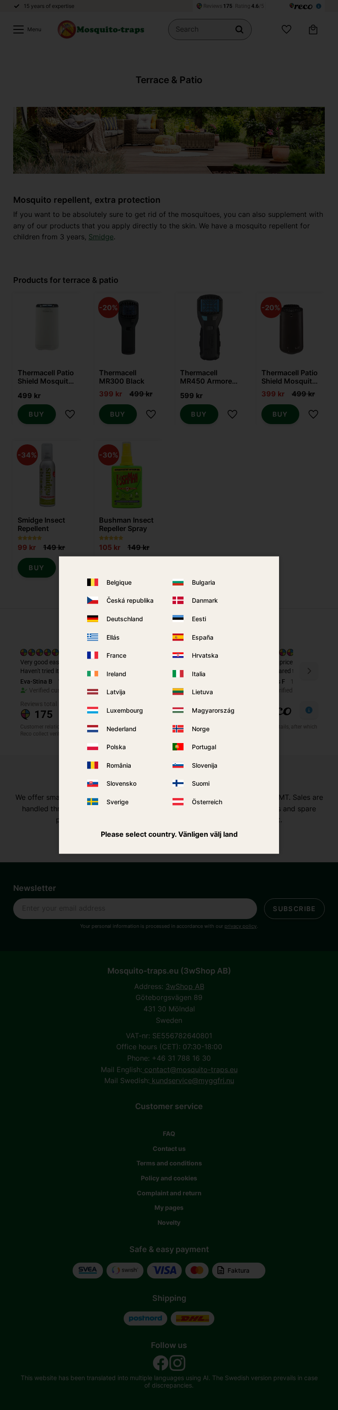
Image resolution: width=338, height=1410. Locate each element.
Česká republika (130, 600)
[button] (25, 29)
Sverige (118, 802)
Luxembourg (125, 710)
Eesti (199, 619)
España (202, 637)
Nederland (121, 728)
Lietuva (202, 692)
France (116, 655)
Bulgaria (203, 582)
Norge (200, 728)
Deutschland (125, 619)
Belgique (119, 582)
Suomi (200, 783)
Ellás (113, 637)
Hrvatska (205, 655)
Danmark (205, 600)
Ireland (116, 674)
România (119, 765)
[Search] (239, 29)
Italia (199, 674)
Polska (116, 747)
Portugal (204, 747)
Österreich (207, 802)
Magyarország (213, 710)
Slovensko (121, 783)
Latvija (116, 692)
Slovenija (204, 765)
